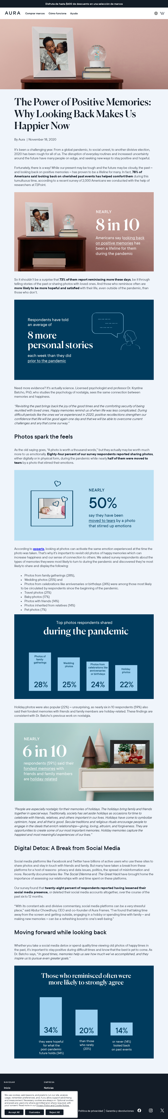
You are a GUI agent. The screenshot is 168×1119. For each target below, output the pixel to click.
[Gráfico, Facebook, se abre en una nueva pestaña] (139, 1111)
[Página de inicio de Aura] (12, 13)
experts (38, 549)
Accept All (14, 1112)
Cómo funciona (57, 13)
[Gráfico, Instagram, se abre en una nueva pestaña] (151, 1111)
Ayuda (74, 13)
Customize (34, 1112)
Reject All (55, 1112)
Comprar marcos (35, 13)
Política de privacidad (90, 1110)
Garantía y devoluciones (120, 1110)
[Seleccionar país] (156, 13)
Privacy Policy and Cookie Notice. (52, 1105)
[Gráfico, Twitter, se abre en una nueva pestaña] (162, 1111)
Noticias (48, 1087)
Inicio (7, 1087)
